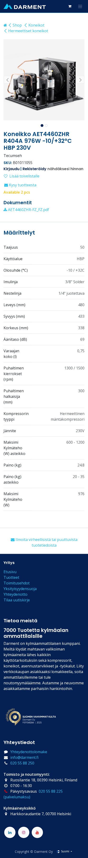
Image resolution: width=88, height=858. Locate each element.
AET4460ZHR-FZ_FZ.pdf (28, 209)
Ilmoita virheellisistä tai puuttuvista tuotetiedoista (46, 542)
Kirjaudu (11, 169)
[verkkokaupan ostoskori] (69, 6)
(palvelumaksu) (17, 796)
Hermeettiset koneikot (28, 30)
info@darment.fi (24, 757)
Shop (17, 25)
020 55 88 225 (51, 791)
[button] (8, 79)
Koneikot (36, 25)
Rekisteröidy (34, 169)
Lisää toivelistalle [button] (24, 176)
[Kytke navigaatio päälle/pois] (80, 6)
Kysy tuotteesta (22, 185)
